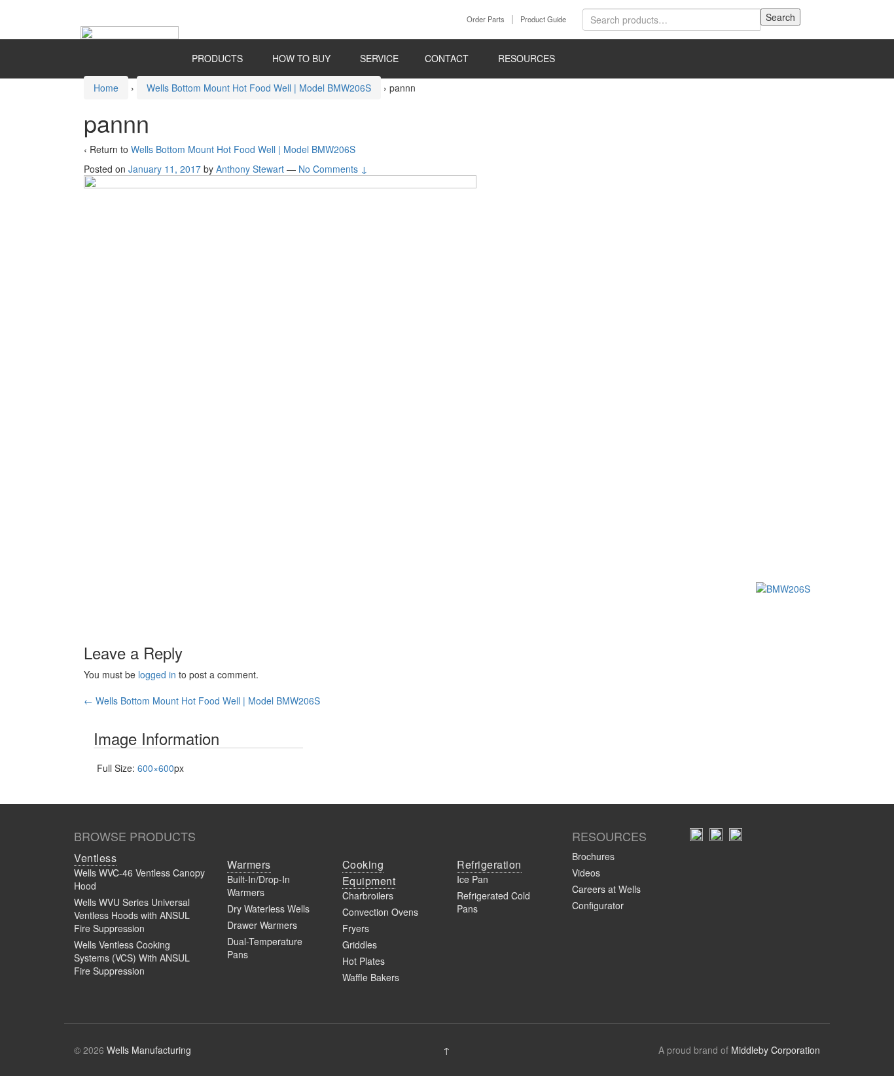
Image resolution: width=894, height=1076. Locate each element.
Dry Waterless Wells (268, 908)
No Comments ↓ (333, 168)
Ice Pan (472, 879)
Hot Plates (363, 960)
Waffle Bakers (370, 977)
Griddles (359, 944)
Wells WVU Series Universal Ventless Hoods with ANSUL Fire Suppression (132, 915)
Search (780, 17)
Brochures (593, 856)
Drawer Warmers (262, 924)
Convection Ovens (380, 911)
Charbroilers (367, 895)
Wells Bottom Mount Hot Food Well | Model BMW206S (259, 87)
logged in (157, 674)
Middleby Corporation (775, 1049)
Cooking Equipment (369, 872)
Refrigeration (489, 864)
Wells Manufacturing (149, 1049)
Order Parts (486, 19)
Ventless (95, 857)
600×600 (155, 767)
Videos (586, 872)
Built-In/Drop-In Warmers (258, 886)
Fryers (355, 928)
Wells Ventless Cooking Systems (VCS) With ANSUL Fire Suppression (132, 957)
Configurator (598, 905)
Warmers (249, 864)
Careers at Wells (606, 888)
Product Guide (543, 19)
